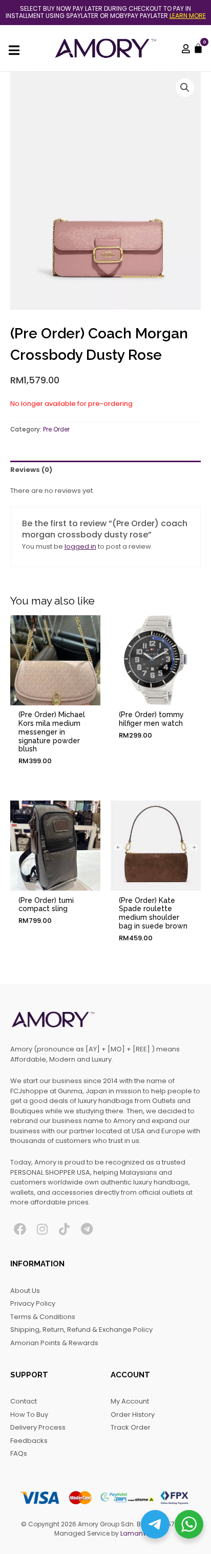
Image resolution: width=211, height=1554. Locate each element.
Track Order (131, 1427)
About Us (25, 1291)
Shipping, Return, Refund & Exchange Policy (81, 1329)
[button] (185, 87)
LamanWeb (138, 1533)
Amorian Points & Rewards (54, 1343)
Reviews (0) (31, 469)
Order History (133, 1414)
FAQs (18, 1453)
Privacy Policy (32, 1303)
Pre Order (56, 429)
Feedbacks (29, 1440)
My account (130, 1401)
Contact (23, 1401)
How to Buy (29, 1414)
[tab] (105, 470)
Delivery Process (38, 1427)
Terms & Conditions (42, 1317)
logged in (80, 546)
